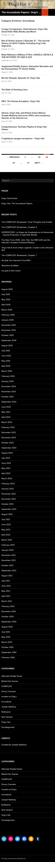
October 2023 (7, 443)
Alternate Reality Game (11, 676)
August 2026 (7, 289)
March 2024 (6, 422)
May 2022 (5, 529)
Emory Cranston (8, 691)
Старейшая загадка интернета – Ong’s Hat (22, 138)
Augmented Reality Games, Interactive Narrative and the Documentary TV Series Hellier (27, 67)
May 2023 (5, 468)
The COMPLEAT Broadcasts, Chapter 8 (19, 227)
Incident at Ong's (8, 696)
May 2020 (5, 637)
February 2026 (8, 315)
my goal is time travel (10, 270)
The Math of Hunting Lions (14, 89)
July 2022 (5, 519)
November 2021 (8, 560)
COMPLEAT (6, 686)
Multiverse (6, 712)
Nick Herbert (7, 717)
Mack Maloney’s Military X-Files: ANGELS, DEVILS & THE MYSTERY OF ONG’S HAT (27, 55)
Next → (38, 163)
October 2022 (7, 504)
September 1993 (8, 652)
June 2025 (6, 356)
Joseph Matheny (8, 707)
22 (39, 157)
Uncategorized (7, 727)
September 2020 (8, 622)
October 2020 (7, 616)
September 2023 (8, 448)
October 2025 (7, 335)
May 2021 (5, 591)
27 (28, 163)
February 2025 (8, 376)
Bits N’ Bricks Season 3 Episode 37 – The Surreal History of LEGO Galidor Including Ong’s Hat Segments (25, 43)
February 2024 (8, 427)
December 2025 (8, 325)
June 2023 (6, 463)
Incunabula (6, 701)
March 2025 (6, 371)
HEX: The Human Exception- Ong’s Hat (20, 101)
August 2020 (7, 627)
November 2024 (8, 391)
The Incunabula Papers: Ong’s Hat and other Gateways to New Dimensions (21, 12)
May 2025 (5, 361)
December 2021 (8, 555)
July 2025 (5, 350)
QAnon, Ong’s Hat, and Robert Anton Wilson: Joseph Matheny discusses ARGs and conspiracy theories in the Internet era (25, 115)
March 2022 (6, 540)
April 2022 (5, 535)
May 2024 (5, 412)
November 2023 (8, 437)
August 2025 (7, 345)
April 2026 (5, 304)
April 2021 (5, 596)
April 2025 (5, 366)
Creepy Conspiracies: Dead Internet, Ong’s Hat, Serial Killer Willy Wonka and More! (24, 30)
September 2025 (8, 340)
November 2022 (8, 499)
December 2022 (8, 494)
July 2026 (5, 294)
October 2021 (7, 565)
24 (14, 163)
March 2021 (6, 601)
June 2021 (6, 586)
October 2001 (7, 647)
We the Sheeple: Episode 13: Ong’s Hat (20, 78)
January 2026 (7, 320)
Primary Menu (51, 12)
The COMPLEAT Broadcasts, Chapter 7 (19, 255)
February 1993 (8, 657)
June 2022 (6, 524)
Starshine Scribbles (10, 265)
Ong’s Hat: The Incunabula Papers (16, 203)
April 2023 (5, 473)
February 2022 (8, 545)
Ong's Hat (5, 722)
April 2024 (5, 417)
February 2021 (8, 606)
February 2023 (8, 483)
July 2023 (5, 458)
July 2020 (5, 632)
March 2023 (6, 478)
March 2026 (6, 310)
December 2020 (8, 611)
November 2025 (8, 330)
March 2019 (6, 642)
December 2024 (8, 386)
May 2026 (5, 299)
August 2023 (7, 453)
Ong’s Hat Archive (9, 198)
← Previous (13, 157)
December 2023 (8, 432)
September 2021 (8, 570)
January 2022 (7, 550)
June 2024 (6, 407)
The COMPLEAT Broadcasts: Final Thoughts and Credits (26, 222)
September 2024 (8, 402)
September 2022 (8, 509)
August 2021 (7, 575)
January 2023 (7, 489)
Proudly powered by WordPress (13, 859)
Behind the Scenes (9, 681)
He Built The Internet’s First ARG (15, 260)
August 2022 (7, 514)
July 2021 (5, 581)
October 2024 (7, 396)
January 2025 (7, 381)
